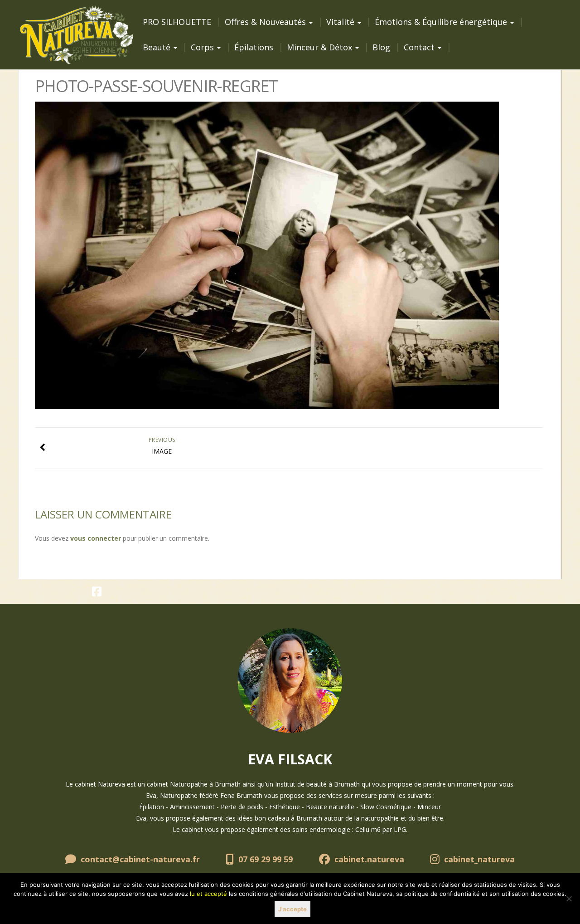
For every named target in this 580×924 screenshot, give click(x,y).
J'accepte (292, 909)
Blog (381, 47)
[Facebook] (96, 593)
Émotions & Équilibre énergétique (442, 21)
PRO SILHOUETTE (177, 21)
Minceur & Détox (320, 47)
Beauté (158, 47)
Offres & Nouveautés (266, 21)
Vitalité (341, 21)
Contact (420, 47)
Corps (203, 47)
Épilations (253, 47)
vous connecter (95, 538)
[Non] (568, 898)
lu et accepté (208, 893)
